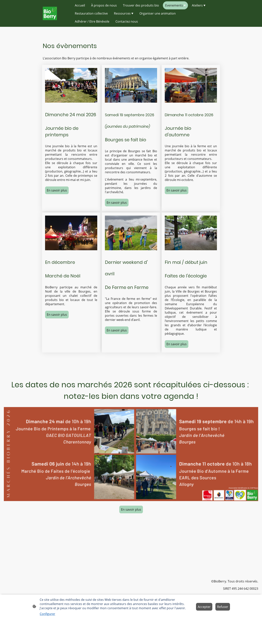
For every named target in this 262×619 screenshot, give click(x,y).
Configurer (47, 614)
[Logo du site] (50, 13)
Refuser (222, 607)
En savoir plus (57, 190)
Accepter (204, 607)
